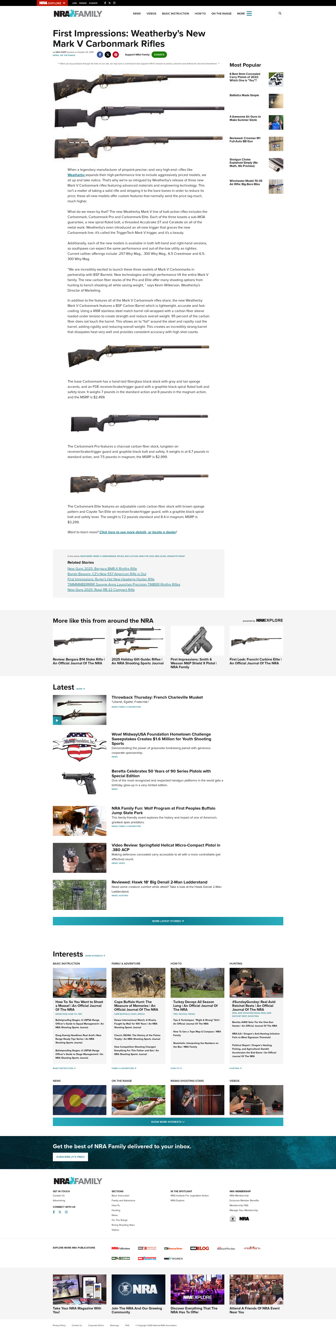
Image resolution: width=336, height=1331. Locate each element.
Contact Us (59, 1195)
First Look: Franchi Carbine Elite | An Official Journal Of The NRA (256, 661)
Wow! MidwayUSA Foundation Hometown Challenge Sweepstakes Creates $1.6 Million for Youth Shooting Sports (161, 739)
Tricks (191, 1014)
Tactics (182, 1014)
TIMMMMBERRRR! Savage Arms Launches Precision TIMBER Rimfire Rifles (124, 584)
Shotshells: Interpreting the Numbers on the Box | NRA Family (195, 1045)
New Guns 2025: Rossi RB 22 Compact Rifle (101, 589)
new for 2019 (146, 556)
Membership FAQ (239, 1205)
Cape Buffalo (122, 1014)
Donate (93, 3)
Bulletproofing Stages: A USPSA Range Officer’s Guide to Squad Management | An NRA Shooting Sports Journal (79, 1023)
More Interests (94, 955)
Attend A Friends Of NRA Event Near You (255, 1310)
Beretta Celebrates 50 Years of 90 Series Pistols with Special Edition (161, 773)
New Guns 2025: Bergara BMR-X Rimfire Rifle (102, 568)
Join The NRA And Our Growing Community (137, 1310)
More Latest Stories (182, 921)
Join (74, 3)
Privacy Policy (59, 1325)
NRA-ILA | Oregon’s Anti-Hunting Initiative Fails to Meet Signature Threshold (256, 1035)
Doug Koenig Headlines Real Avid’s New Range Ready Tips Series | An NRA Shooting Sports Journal (78, 1038)
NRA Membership (239, 1195)
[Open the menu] (249, 13)
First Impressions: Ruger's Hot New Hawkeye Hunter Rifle (111, 579)
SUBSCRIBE (70, 1157)
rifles (120, 556)
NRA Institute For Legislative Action (190, 1195)
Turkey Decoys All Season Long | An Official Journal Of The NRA (195, 1005)
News (137, 14)
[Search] (280, 13)
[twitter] (108, 53)
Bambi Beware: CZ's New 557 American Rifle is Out (107, 574)
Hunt (133, 1014)
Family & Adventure (130, 706)
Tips (80, 1014)
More (79, 688)
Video (122, 863)
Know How (61, 1014)
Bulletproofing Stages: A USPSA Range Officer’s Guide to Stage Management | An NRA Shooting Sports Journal (79, 1054)
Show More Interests (187, 1122)
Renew (83, 3)
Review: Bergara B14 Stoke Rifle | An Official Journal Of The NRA (79, 661)
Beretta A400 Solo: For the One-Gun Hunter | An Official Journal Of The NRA (254, 1024)
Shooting (253, 1016)
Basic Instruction (175, 14)
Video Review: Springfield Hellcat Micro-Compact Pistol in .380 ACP (166, 847)
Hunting (123, 895)
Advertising (59, 1200)
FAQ (127, 1325)
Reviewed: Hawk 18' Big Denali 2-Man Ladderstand (159, 882)
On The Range (221, 14)
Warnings (114, 1325)
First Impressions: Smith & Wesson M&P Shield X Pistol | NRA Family (193, 663)
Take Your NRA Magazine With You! (77, 1310)
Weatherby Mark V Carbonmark (98, 556)
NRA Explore (177, 1200)
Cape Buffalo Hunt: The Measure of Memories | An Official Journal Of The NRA (136, 1005)
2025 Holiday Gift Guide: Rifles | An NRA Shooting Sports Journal (138, 661)
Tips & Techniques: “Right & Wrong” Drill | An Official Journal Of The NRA (196, 1022)
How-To (200, 14)
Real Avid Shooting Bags (246, 1013)
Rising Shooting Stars (187, 1081)
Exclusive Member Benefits (244, 1200)
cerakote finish (176, 556)
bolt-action (131, 556)
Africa (141, 1014)
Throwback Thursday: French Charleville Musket (157, 697)
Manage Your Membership (244, 1210)
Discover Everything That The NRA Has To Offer (194, 1310)
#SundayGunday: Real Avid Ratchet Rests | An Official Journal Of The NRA (253, 1005)
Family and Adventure (123, 1200)
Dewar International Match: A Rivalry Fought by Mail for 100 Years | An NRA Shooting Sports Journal (136, 1023)
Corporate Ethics (96, 1325)
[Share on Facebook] (100, 53)
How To (72, 1014)
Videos (151, 14)
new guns (160, 556)
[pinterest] (116, 53)
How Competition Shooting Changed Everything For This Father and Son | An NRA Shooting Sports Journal (136, 1050)
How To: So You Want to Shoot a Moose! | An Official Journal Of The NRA (79, 1005)
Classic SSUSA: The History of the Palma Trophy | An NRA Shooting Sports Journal (137, 1037)
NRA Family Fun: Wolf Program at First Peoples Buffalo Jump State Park (163, 810)
